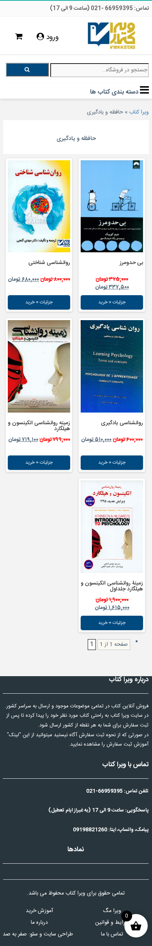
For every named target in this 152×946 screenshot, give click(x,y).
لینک (14, 735)
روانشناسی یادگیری (122, 423)
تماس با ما (112, 934)
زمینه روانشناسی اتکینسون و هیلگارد (39, 426)
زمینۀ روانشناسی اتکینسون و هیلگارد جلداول (112, 586)
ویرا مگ (112, 911)
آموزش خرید (39, 911)
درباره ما (39, 922)
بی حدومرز (131, 263)
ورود (51, 37)
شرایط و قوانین (112, 922)
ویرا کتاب (139, 112)
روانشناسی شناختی (49, 263)
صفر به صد (15, 934)
